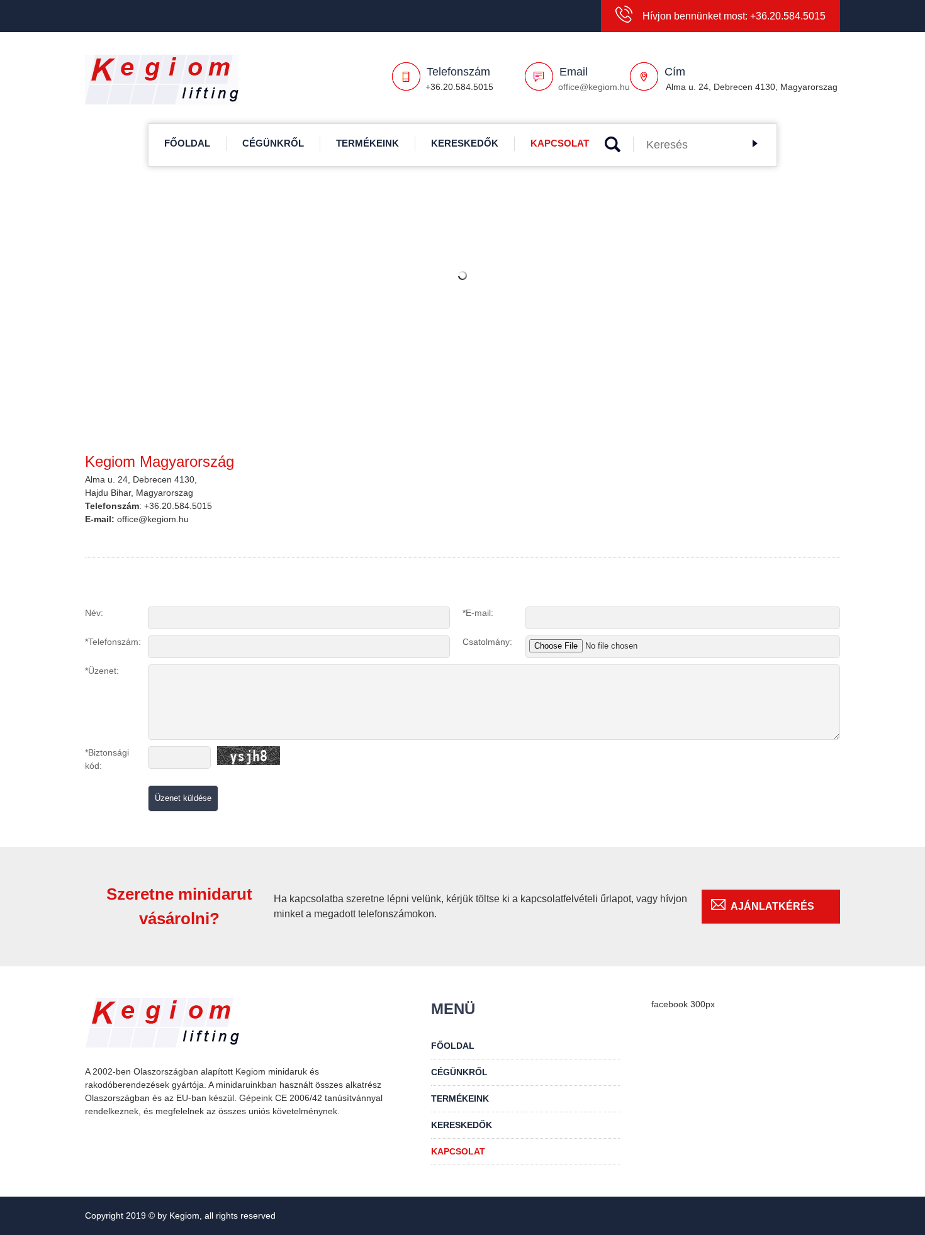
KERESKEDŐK (464, 143)
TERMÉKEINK (367, 143)
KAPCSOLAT (559, 143)
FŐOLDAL (187, 143)
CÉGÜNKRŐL (273, 143)
